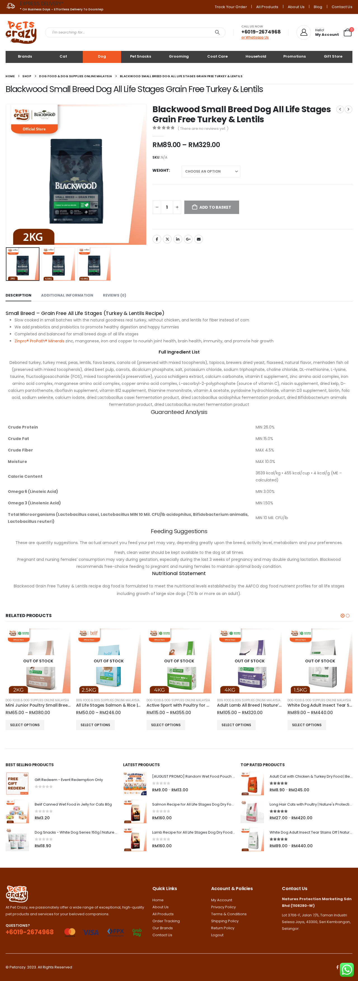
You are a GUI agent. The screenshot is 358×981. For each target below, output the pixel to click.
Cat (63, 56)
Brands (25, 56)
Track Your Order (231, 7)
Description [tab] (18, 295)
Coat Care (217, 56)
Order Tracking (166, 921)
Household (256, 56)
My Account (221, 900)
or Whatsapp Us (255, 37)
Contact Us (342, 7)
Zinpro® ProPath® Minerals (39, 341)
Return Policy (222, 928)
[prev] (340, 109)
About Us (296, 7)
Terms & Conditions (229, 914)
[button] (7, 174)
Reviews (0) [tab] (114, 295)
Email (198, 239)
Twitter (167, 239)
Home (158, 900)
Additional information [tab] (67, 295)
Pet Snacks (140, 56)
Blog (318, 7)
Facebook (156, 239)
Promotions (294, 56)
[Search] (217, 32)
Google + (188, 239)
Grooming (179, 56)
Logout (217, 935)
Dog (102, 56)
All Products (267, 7)
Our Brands (162, 928)
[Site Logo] (21, 32)
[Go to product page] (17, 783)
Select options (25, 725)
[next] (348, 109)
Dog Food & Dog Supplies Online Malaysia (37, 700)
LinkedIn (177, 239)
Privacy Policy (223, 907)
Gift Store (333, 56)
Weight (160, 170)
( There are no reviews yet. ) (203, 128)
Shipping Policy (225, 921)
